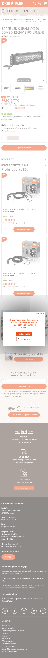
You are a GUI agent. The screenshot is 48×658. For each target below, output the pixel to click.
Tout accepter (24, 334)
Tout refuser (40, 313)
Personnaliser (24, 339)
